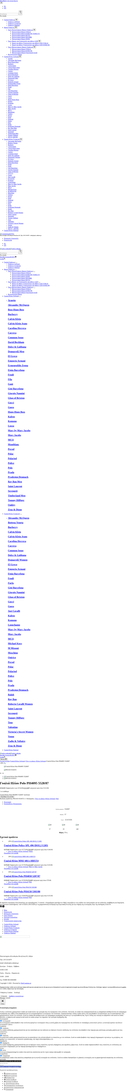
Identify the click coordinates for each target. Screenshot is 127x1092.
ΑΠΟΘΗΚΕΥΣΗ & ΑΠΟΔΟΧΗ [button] (10, 1061)
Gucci (11, 402)
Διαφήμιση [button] (3, 1041)
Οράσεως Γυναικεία (14, 266)
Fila (10, 379)
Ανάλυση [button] (3, 1033)
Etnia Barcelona (16, 370)
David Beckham (16, 342)
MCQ (11, 440)
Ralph (11, 694)
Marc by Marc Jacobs (19, 430)
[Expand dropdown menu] (16, 262)
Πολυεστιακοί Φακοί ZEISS (21, 276)
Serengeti (13, 491)
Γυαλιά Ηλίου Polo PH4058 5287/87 (22, 876)
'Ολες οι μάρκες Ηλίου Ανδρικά (45, 798)
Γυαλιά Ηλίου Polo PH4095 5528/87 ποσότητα (15, 795)
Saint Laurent (15, 486)
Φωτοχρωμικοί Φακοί (15, 294)
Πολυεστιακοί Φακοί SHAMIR (22, 278)
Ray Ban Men (15, 481)
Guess (11, 407)
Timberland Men (16, 495)
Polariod (12, 458)
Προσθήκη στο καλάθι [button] (11, 853)
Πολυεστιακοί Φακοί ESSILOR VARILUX (26, 275)
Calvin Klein (14, 319)
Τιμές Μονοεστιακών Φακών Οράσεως (20, 287)
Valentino (13, 727)
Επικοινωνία (8, 240)
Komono (12, 421)
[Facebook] (1, 907)
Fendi (11, 374)
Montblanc (13, 444)
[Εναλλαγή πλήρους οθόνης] (3, 1063)
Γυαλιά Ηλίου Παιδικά (11, 750)
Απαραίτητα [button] (4, 1054)
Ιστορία (6, 919)
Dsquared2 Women (17, 560)
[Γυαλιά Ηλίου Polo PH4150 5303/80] (24, 887)
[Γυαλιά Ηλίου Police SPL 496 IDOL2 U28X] (27, 841)
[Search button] (20, 252)
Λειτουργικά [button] (4, 1019)
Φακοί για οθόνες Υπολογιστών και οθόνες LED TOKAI (30, 283)
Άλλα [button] (2, 1048)
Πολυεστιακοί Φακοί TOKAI (21, 273)
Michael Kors (15, 643)
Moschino (13, 653)
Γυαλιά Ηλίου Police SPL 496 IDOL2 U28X (26, 845)
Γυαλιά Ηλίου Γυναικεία (11, 514)
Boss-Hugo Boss (16, 309)
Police (11, 463)
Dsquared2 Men (16, 351)
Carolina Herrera (17, 328)
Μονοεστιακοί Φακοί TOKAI (21, 289)
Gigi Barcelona (15, 388)
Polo (10, 467)
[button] (10, 1067)
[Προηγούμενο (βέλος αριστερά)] (1, 1065)
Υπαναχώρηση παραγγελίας (13, 921)
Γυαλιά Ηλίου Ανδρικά (11, 296)
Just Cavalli (14, 611)
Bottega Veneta (15, 522)
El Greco (12, 356)
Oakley (11, 505)
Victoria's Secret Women (20, 732)
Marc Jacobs (14, 435)
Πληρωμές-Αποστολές (11, 238)
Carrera (12, 333)
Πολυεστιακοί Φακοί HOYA (21, 280)
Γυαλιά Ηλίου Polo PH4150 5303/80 (22, 891)
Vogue (11, 736)
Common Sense (16, 337)
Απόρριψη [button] (3, 996)
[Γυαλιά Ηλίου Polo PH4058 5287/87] (24, 872)
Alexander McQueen (18, 305)
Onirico (12, 657)
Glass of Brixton (16, 398)
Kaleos (11, 416)
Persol (11, 449)
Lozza (11, 426)
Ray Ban (12, 699)
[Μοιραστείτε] (5, 1063)
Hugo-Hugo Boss (16, 412)
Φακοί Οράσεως (9, 269)
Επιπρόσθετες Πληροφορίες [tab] (13, 804)
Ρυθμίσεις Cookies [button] (6, 992)
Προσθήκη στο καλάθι (7, 797)
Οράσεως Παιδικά (14, 267)
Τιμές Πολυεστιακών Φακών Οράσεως (20, 271)
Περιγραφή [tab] (7, 802)
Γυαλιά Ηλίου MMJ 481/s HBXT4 (21, 860)
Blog (5, 910)
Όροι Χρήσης (8, 915)
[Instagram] (3, 907)
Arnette (12, 300)
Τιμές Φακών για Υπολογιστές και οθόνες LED (23, 282)
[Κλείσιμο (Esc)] (7, 1063)
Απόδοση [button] (3, 1026)
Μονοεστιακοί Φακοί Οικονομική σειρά (24, 292)
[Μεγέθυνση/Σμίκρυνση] (1, 1063)
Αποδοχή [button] (17, 992)
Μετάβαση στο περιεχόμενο (9, 1)
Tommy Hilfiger (16, 500)
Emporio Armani (16, 361)
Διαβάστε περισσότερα (16, 996)
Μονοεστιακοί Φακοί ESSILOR (22, 291)
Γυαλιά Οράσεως (9, 262)
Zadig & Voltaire (16, 741)
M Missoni (13, 648)
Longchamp (14, 625)
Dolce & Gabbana (17, 347)
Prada (11, 472)
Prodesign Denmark (18, 477)
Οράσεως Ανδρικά (14, 264)
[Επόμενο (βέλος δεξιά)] (3, 1065)
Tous (10, 722)
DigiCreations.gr (26, 983)
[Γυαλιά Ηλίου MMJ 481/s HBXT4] (23, 856)
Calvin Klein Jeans (17, 323)
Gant (10, 384)
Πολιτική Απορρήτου (10, 917)
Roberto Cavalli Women (20, 704)
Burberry (13, 314)
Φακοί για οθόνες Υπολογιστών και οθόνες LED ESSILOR (31, 285)
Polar (11, 453)
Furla (11, 583)
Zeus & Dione (15, 509)
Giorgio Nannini (16, 393)
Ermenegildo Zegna (18, 365)
